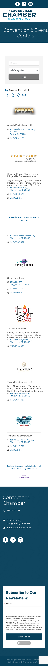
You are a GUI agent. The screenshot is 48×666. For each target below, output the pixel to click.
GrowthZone (34, 662)
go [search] (25, 76)
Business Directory (14, 466)
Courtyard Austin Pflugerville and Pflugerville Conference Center (22, 175)
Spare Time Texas (15, 278)
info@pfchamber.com (19, 527)
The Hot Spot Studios (17, 328)
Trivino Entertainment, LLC (20, 382)
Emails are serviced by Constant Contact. (27, 629)
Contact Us (32, 468)
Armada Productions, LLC (19, 125)
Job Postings (22, 468)
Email (8, 603)
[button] (6, 90)
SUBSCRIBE (24, 636)
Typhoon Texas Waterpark (19, 436)
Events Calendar (29, 466)
